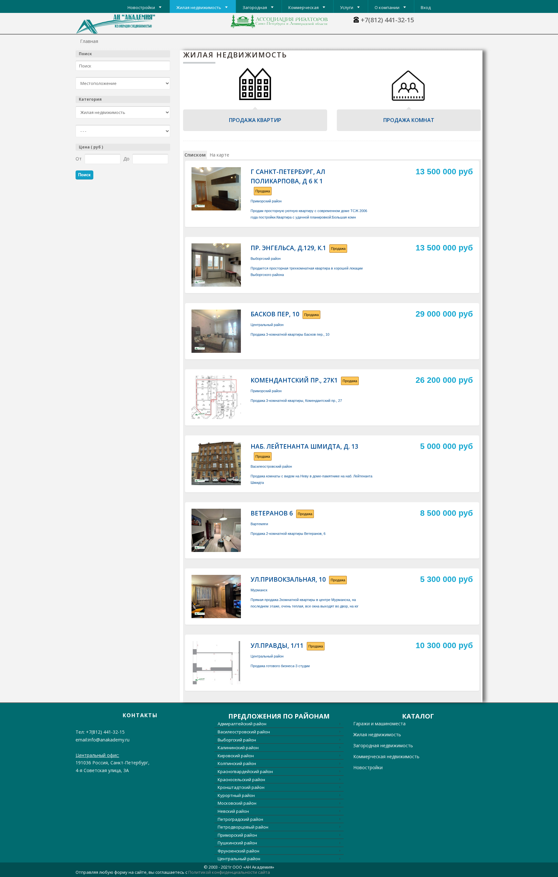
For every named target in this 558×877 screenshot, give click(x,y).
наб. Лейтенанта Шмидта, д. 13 (304, 446)
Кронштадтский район (241, 787)
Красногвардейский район (245, 771)
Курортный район (236, 795)
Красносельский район (241, 779)
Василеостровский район (271, 466)
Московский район (237, 803)
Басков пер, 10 (275, 314)
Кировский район (236, 756)
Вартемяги (259, 524)
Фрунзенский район (238, 851)
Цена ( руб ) (91, 147)
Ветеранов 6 (272, 513)
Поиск (85, 53)
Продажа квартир (255, 120)
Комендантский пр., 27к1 (294, 380)
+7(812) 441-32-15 (387, 19)
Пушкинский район (237, 843)
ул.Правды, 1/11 (277, 645)
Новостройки (368, 767)
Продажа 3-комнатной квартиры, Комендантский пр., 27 (296, 401)
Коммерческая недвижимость (386, 756)
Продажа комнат (408, 120)
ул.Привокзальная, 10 (288, 579)
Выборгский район (266, 258)
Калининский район (238, 747)
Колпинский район (237, 763)
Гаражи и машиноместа (379, 723)
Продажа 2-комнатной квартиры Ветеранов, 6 (288, 533)
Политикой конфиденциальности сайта (229, 872)
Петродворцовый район (243, 827)
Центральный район (267, 325)
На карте (219, 155)
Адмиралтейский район (242, 724)
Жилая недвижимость (377, 734)
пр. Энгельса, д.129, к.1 (288, 248)
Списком (195, 155)
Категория (90, 99)
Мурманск (259, 590)
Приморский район (266, 201)
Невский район (233, 811)
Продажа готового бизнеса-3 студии (280, 666)
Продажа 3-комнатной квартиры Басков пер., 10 (290, 334)
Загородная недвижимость (383, 745)
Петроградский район (240, 819)
